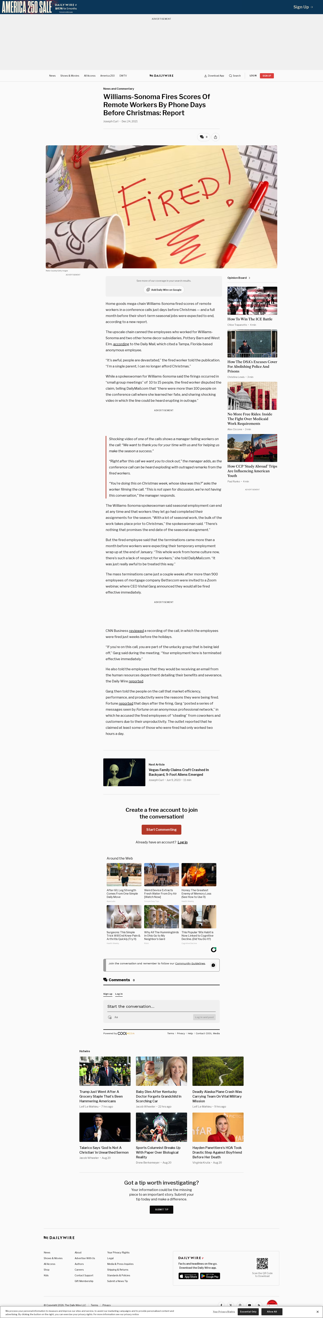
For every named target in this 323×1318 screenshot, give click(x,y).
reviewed (136, 631)
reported (136, 681)
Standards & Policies (118, 1275)
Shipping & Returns (117, 1269)
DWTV (123, 75)
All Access (90, 75)
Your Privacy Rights (118, 1252)
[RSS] (259, 1305)
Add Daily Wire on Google (166, 289)
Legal (110, 1258)
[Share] (215, 137)
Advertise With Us (85, 1258)
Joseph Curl (110, 121)
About (78, 1252)
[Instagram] (240, 1305)
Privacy (106, 1305)
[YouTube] (249, 1305)
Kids (46, 1275)
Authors (79, 1263)
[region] (161, 1312)
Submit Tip (162, 1209)
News (52, 75)
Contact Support (84, 1275)
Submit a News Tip (117, 1281)
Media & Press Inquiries (120, 1263)
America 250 (107, 75)
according (121, 344)
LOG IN (253, 75)
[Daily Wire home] (161, 76)
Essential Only (248, 1311)
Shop (46, 1269)
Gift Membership (84, 1281)
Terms (94, 1305)
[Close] (317, 1311)
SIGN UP (267, 76)
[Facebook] (221, 1305)
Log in (183, 842)
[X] (230, 1305)
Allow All (272, 1311)
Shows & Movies (69, 75)
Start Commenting (161, 830)
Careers (79, 1269)
